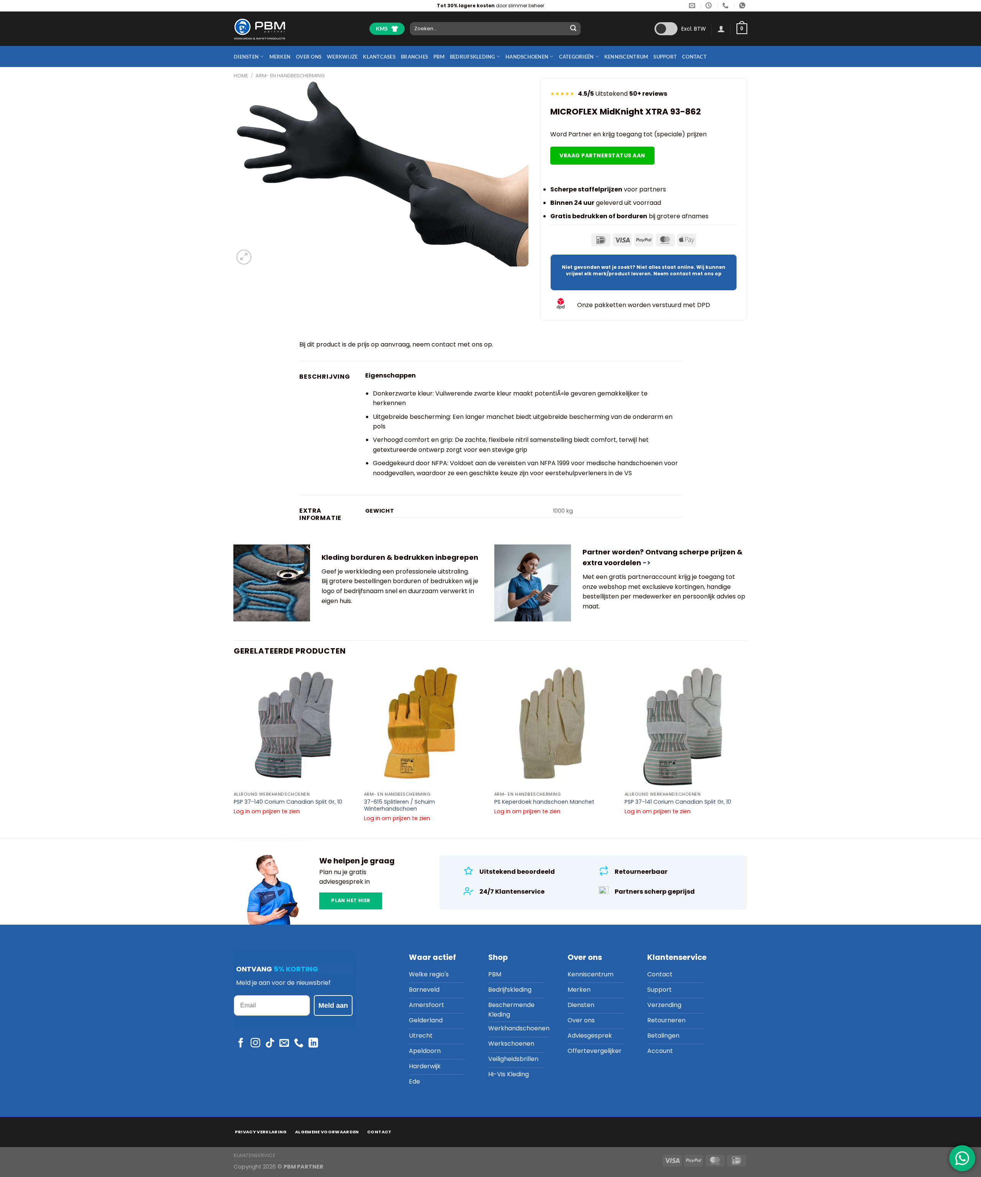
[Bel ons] (298, 1043)
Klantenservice (255, 1155)
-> (647, 562)
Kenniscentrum (626, 57)
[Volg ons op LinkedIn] (313, 1043)
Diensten (246, 57)
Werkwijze (342, 57)
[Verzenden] (573, 28)
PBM (439, 57)
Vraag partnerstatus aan (602, 155)
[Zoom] (243, 257)
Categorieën (576, 57)
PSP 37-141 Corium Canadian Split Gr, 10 (678, 802)
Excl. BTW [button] (693, 29)
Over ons (309, 57)
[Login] (721, 28)
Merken (280, 57)
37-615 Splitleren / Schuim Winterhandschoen (399, 805)
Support (665, 57)
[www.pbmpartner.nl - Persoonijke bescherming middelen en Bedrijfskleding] (259, 28)
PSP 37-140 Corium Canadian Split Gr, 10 (288, 802)
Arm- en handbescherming (290, 75)
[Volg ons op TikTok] (270, 1043)
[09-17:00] (709, 5)
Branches (414, 57)
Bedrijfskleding (472, 57)
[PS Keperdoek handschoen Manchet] (555, 726)
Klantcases (379, 57)
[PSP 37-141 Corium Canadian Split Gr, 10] (686, 726)
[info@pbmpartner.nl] (693, 5)
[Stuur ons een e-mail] (284, 1043)
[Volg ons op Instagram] (255, 1043)
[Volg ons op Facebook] (241, 1043)
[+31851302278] (726, 5)
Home (241, 75)
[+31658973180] (743, 5)
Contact (694, 57)
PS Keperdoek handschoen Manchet (544, 802)
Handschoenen (526, 57)
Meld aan (333, 1005)
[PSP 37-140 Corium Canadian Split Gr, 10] (295, 726)
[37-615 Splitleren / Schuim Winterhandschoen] (425, 726)
